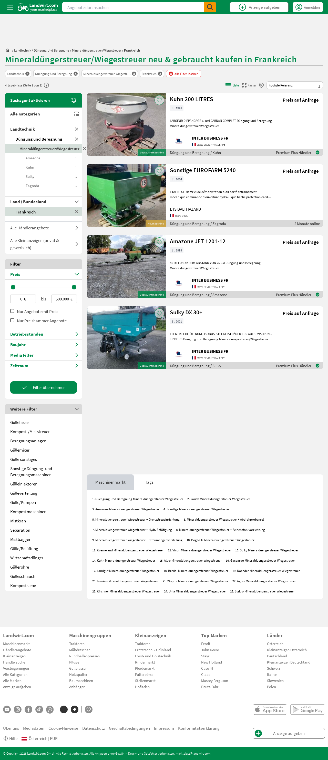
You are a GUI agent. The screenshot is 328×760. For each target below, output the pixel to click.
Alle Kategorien (25, 114)
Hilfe (13, 738)
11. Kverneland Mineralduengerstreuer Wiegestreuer (128, 550)
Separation (20, 530)
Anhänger (77, 686)
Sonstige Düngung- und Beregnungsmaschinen (31, 471)
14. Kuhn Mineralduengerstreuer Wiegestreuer (123, 560)
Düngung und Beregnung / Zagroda (198, 223)
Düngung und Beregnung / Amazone (198, 294)
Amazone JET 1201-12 (197, 241)
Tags (149, 482)
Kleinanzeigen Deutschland (288, 662)
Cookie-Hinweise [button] (63, 728)
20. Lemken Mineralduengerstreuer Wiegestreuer (125, 581)
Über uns (11, 728)
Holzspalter (78, 674)
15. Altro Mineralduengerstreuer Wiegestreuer (190, 560)
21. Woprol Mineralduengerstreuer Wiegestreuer (195, 581)
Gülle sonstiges (23, 459)
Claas (205, 674)
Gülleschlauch (22, 576)
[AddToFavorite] (159, 100)
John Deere (210, 649)
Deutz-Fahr (209, 686)
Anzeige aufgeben (17, 686)
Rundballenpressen (84, 655)
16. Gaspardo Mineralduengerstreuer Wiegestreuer (260, 560)
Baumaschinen (81, 680)
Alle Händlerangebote (29, 228)
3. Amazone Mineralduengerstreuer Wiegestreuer (125, 509)
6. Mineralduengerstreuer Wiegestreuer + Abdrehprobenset (224, 519)
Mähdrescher (79, 649)
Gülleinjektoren (23, 484)
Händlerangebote (17, 649)
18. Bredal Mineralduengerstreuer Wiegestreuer (195, 570)
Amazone (51, 157)
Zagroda (51, 185)
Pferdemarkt (145, 668)
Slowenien (275, 680)
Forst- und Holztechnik (153, 655)
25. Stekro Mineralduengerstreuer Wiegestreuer (262, 591)
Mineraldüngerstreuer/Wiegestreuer (49, 148)
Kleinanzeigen (14, 655)
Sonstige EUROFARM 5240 (203, 170)
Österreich (275, 643)
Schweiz (273, 668)
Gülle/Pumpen (23, 502)
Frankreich (25, 212)
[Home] (37, 7)
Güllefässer (20, 422)
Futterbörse (144, 674)
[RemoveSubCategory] (84, 148)
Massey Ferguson (214, 680)
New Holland (211, 662)
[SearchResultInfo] (46, 85)
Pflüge (74, 662)
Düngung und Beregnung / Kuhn (195, 152)
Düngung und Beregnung (38, 139)
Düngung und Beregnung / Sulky (195, 365)
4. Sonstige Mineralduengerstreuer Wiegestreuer (196, 509)
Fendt (205, 643)
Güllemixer (19, 450)
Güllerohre (19, 567)
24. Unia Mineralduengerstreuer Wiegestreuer (195, 591)
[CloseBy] (261, 85)
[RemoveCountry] (76, 211)
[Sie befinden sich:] (8, 50)
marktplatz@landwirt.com (193, 753)
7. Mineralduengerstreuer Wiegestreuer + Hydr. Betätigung (132, 529)
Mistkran (18, 521)
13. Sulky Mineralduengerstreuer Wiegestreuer (266, 550)
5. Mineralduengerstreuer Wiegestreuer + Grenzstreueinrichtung (136, 519)
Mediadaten (33, 728)
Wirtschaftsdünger (26, 558)
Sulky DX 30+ (186, 312)
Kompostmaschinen (28, 511)
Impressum (164, 728)
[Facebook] (28, 709)
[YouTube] (7, 709)
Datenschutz (93, 728)
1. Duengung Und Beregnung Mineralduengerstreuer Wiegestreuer (137, 498)
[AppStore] (270, 709)
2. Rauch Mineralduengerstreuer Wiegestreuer (218, 498)
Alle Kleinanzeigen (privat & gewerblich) (34, 243)
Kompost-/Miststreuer (30, 431)
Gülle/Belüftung (24, 548)
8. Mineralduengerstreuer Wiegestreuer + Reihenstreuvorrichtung (220, 529)
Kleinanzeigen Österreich (287, 649)
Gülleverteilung (23, 493)
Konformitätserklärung (199, 728)
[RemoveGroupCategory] (76, 129)
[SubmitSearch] (210, 7)
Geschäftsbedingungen (129, 728)
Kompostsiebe (23, 585)
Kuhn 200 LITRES (191, 99)
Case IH (207, 668)
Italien (272, 674)
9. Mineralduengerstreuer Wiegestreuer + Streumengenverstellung (137, 540)
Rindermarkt (145, 662)
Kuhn (51, 167)
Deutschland (277, 655)
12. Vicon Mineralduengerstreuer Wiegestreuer (199, 550)
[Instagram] (18, 709)
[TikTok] (39, 709)
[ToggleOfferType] (76, 227)
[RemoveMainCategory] (76, 139)
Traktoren (77, 643)
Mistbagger (20, 539)
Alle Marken (12, 680)
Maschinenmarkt (110, 482)
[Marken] (74, 709)
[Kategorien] (64, 709)
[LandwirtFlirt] (89, 709)
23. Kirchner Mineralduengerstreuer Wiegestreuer (126, 591)
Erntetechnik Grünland (153, 649)
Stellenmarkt (145, 680)
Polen (271, 686)
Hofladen (142, 686)
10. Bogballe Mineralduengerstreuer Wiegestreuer (220, 540)
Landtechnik (22, 129)
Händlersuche (14, 662)
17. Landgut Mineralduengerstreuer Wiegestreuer (125, 570)
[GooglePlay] (307, 709)
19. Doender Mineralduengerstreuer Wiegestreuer (266, 570)
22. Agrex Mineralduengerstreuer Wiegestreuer (264, 581)
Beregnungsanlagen (28, 441)
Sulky (51, 176)
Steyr (205, 655)
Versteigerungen (16, 668)
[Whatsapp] (50, 709)
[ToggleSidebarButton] (10, 7)
